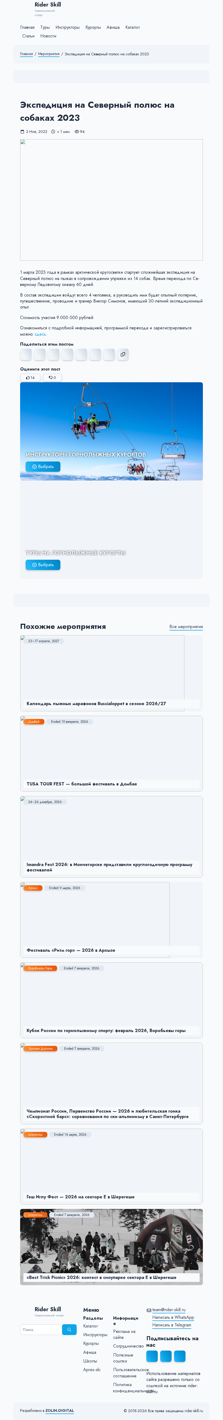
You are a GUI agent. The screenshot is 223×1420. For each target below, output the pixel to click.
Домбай (33, 721)
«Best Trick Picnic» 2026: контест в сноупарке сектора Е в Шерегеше (101, 1277)
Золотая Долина (40, 1048)
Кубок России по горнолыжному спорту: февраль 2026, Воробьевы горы (106, 1030)
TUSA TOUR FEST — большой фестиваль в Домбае (82, 784)
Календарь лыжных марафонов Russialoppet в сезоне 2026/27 (96, 704)
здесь (40, 334)
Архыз (33, 888)
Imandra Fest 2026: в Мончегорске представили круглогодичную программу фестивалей (109, 867)
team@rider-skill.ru (168, 1310)
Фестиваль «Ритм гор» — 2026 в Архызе (71, 950)
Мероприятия (49, 53)
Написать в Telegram (171, 1325)
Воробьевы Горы (40, 968)
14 (33, 377)
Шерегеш (35, 1134)
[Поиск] (69, 1329)
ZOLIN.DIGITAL (59, 1410)
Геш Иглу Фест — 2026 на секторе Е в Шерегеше (81, 1197)
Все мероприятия (186, 627)
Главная (26, 53)
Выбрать (46, 466)
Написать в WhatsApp (173, 1317)
